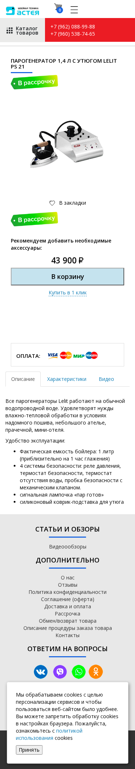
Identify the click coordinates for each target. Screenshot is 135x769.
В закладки (72, 202)
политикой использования (49, 734)
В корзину (67, 276)
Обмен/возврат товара (67, 620)
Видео (106, 378)
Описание (23, 378)
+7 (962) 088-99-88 (72, 26)
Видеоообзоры (67, 546)
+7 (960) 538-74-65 (72, 33)
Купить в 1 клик (68, 292)
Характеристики (66, 378)
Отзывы (67, 584)
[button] (103, 115)
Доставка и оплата (67, 606)
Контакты (67, 635)
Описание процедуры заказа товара (67, 627)
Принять (29, 749)
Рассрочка (67, 613)
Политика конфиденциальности (67, 591)
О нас (68, 577)
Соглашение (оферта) (67, 599)
